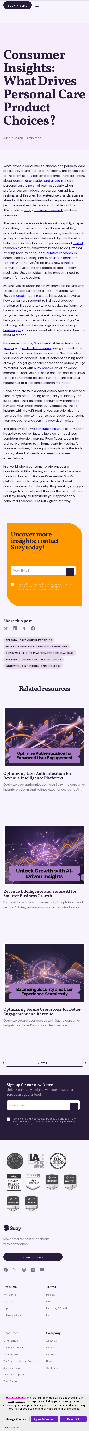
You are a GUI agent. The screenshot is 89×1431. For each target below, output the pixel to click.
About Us (51, 1340)
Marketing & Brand (56, 1308)
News (49, 1361)
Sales (49, 1315)
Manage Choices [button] (16, 1419)
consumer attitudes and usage (36, 180)
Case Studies (10, 1354)
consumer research (48, 210)
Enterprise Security (13, 1315)
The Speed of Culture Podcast (20, 1361)
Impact (7, 1308)
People (50, 1347)
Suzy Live (41, 343)
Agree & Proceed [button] (44, 1419)
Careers (50, 1354)
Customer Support (14, 1374)
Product (50, 1301)
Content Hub (10, 1340)
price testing (31, 396)
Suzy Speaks (43, 368)
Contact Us (52, 1368)
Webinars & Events (13, 1347)
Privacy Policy (12, 1427)
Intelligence (9, 1294)
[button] (35, 5)
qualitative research (58, 253)
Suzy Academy (11, 1368)
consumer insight (49, 428)
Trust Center (10, 1381)
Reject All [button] (73, 1419)
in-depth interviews (36, 348)
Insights (7, 1301)
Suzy (27, 210)
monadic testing (25, 295)
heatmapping (13, 330)
